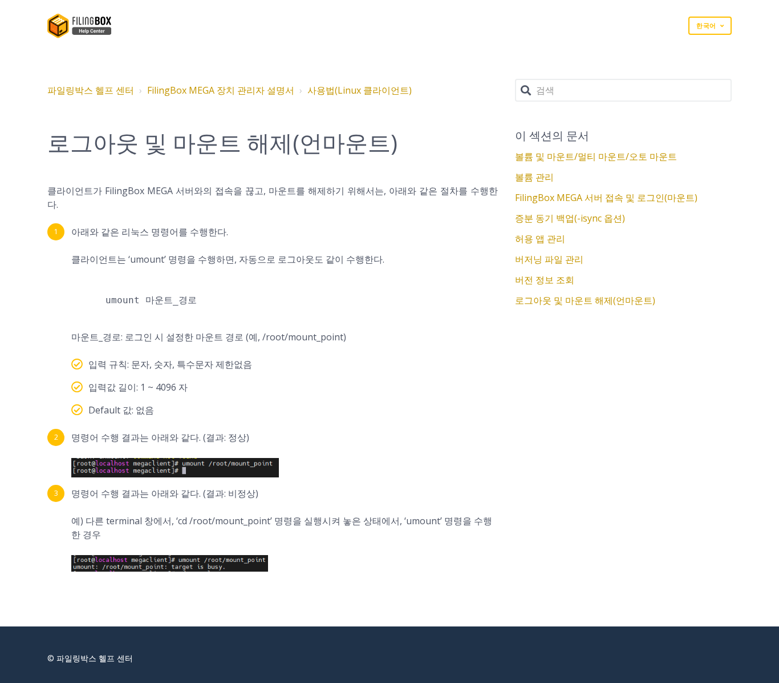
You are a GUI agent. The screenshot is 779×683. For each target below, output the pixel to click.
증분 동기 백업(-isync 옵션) (570, 218)
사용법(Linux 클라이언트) (359, 90)
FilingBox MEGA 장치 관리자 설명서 (220, 90)
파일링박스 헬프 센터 (90, 90)
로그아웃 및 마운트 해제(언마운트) (585, 300)
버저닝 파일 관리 (549, 259)
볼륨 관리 (534, 177)
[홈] (79, 25)
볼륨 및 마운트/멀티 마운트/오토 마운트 (596, 156)
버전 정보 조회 (544, 280)
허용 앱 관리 (540, 238)
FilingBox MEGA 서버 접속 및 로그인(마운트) (606, 197)
